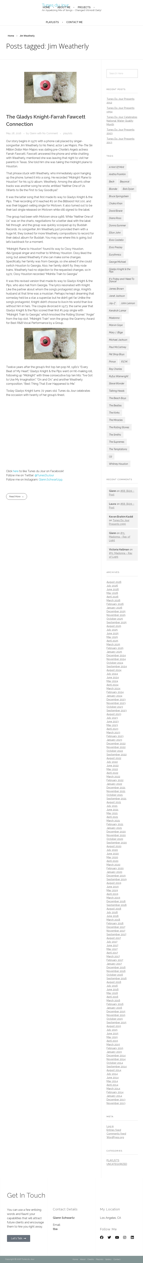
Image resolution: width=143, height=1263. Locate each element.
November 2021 (116, 791)
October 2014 (115, 1062)
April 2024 (112, 684)
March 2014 (113, 1088)
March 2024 (113, 688)
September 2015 (116, 1022)
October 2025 (115, 618)
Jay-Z (112, 303)
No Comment (50, 133)
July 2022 (112, 761)
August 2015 (114, 1026)
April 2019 (112, 894)
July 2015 (112, 1029)
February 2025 (115, 648)
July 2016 (112, 985)
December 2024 (116, 655)
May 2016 (112, 993)
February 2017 (115, 960)
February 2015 (115, 1048)
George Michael (117, 261)
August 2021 (114, 802)
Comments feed (116, 1133)
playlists (67, 133)
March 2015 (113, 1044)
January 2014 (114, 1096)
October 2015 (115, 1018)
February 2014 (115, 1092)
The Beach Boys (117, 398)
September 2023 (117, 710)
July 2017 (112, 941)
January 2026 (114, 607)
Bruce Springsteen (119, 196)
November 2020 (116, 835)
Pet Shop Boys (117, 354)
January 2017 (114, 963)
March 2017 (113, 956)
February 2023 (115, 736)
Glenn (33, 133)
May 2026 (112, 593)
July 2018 (112, 912)
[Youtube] (117, 1237)
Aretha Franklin (117, 174)
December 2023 (116, 699)
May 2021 (112, 813)
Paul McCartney (117, 347)
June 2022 (113, 765)
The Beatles (115, 405)
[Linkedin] (132, 1237)
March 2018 (113, 919)
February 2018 (115, 923)
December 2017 (116, 927)
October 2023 (115, 706)
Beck (111, 181)
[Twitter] (109, 1237)
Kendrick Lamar (117, 310)
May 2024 (112, 681)
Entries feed (114, 1130)
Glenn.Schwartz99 (50, 479)
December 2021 (116, 787)
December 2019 (116, 875)
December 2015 (116, 1011)
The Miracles (116, 420)
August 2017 (114, 938)
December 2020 (116, 831)
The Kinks (114, 412)
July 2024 (112, 673)
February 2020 (115, 868)
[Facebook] (101, 1237)
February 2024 (115, 692)
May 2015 (112, 1037)
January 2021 (114, 828)
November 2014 (116, 1059)
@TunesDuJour (44, 475)
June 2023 (113, 721)
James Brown (116, 288)
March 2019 (113, 897)
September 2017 (116, 934)
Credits (91, 1259)
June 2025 (113, 633)
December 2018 (116, 901)
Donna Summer (117, 225)
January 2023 (114, 739)
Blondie (113, 189)
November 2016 (116, 971)
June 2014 (113, 1077)
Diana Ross (115, 218)
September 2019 (117, 879)
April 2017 (112, 952)
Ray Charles (115, 369)
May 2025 (112, 637)
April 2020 (112, 861)
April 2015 (112, 1040)
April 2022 (112, 773)
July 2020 (112, 850)
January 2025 (114, 651)
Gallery (108, 1259)
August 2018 (114, 908)
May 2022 (112, 769)
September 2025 (117, 622)
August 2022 (114, 758)
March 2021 (113, 820)
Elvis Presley (115, 247)
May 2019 (112, 890)
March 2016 (113, 1000)
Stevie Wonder (116, 383)
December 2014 (116, 1055)
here (15, 471)
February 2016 (115, 1004)
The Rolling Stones (119, 427)
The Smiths (115, 434)
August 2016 (114, 982)
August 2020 (114, 846)
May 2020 (112, 857)
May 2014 (112, 1081)
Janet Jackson (117, 296)
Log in (110, 1126)
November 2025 (116, 615)
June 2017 (112, 945)
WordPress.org (115, 1137)
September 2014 (117, 1066)
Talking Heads (117, 390)
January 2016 (114, 1007)
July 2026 (112, 585)
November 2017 (116, 930)
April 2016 (112, 996)
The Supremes (116, 441)
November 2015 (116, 1015)
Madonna (114, 318)
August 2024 (114, 670)
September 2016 (117, 978)
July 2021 (112, 806)
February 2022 (115, 780)
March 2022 (113, 776)
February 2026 (115, 604)
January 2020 (114, 872)
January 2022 (114, 784)
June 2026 (113, 589)
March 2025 (113, 644)
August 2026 (114, 582)
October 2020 (115, 839)
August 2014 (114, 1070)
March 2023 (113, 732)
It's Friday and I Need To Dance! (121, 280)
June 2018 (113, 916)
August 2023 (114, 714)
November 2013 (116, 1103)
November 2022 (116, 747)
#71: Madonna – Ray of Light (119, 537)
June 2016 (113, 989)
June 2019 (113, 886)
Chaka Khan (115, 203)
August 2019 (114, 883)
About (82, 1259)
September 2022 (117, 754)
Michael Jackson (118, 339)
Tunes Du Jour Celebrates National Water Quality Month (122, 121)
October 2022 (115, 750)
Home (11, 36)
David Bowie (115, 210)
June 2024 (113, 677)
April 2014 (112, 1084)
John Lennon (128, 303)
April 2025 (112, 640)
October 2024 (115, 662)
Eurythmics (115, 254)
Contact (117, 1259)
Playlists (99, 1259)
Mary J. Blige (116, 332)
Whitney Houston (118, 463)
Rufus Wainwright (118, 376)
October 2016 (115, 974)
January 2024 (114, 695)
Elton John (115, 232)
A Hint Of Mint (116, 167)
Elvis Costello (116, 240)
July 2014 (112, 1073)
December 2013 (116, 1099)
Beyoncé (124, 181)
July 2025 (112, 629)
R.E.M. (124, 361)
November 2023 (116, 703)
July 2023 (112, 717)
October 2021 (115, 795)
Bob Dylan (128, 189)
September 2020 (117, 842)
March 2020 (113, 864)
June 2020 (113, 853)
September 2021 (116, 798)
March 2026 (113, 600)
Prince (112, 361)
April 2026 (112, 596)
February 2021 (115, 824)
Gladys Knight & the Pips (119, 270)
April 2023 (112, 728)
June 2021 (112, 809)
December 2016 (116, 967)
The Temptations (118, 449)
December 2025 (116, 611)
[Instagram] (124, 1237)
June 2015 (112, 1033)
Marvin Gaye (116, 325)
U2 (110, 456)
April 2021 (112, 817)
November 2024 (116, 659)
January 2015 (114, 1051)
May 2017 (112, 949)
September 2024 (117, 666)
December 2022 (116, 743)
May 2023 (112, 725)
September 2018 (117, 905)
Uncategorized (117, 1164)
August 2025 (114, 626)
